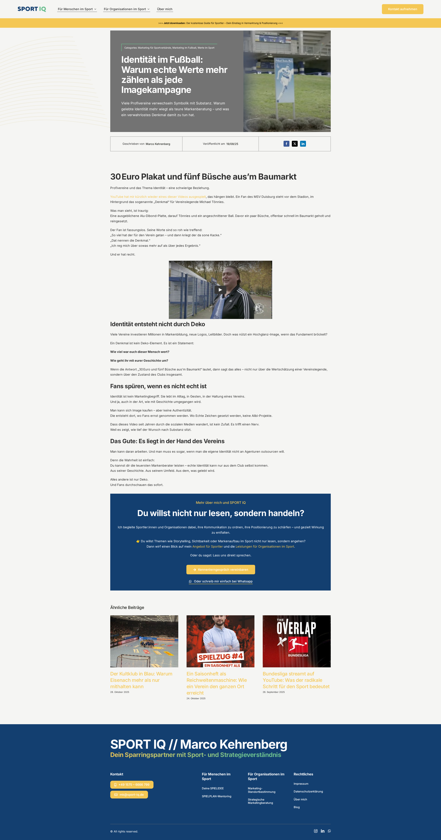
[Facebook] (286, 143)
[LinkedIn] (303, 143)
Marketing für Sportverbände (154, 47)
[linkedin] (322, 831)
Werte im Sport (206, 47)
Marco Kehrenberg (158, 144)
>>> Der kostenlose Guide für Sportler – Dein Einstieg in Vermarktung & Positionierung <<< (220, 23)
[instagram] (315, 831)
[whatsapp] (329, 831)
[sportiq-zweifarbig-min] (32, 6)
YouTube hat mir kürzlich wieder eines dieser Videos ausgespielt (158, 196)
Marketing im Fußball (184, 47)
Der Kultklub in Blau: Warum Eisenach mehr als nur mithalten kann (141, 680)
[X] (295, 143)
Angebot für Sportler (207, 546)
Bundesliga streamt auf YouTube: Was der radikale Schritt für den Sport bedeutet (296, 680)
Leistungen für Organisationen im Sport (265, 546)
